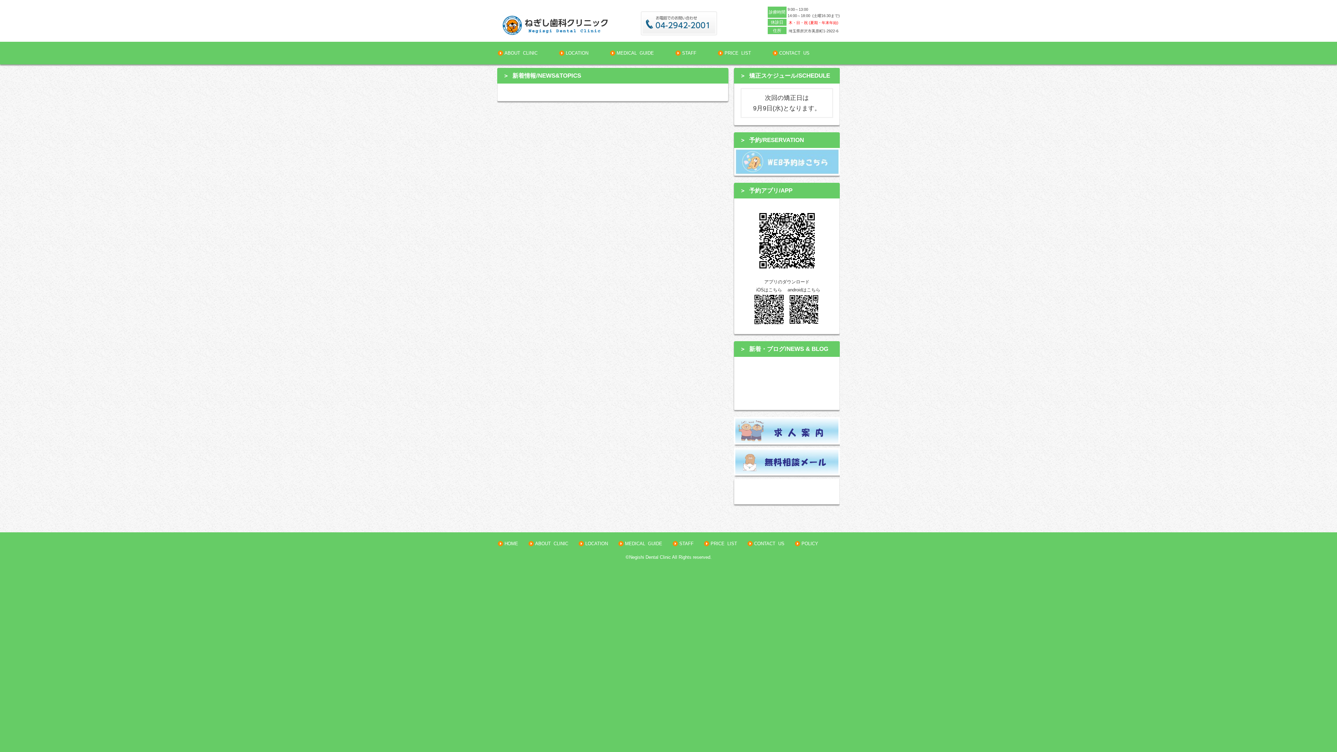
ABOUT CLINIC (520, 53)
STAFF (688, 53)
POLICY (809, 543)
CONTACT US (794, 53)
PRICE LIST (737, 53)
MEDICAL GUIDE (634, 53)
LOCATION (576, 53)
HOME (510, 543)
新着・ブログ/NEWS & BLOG (788, 348)
